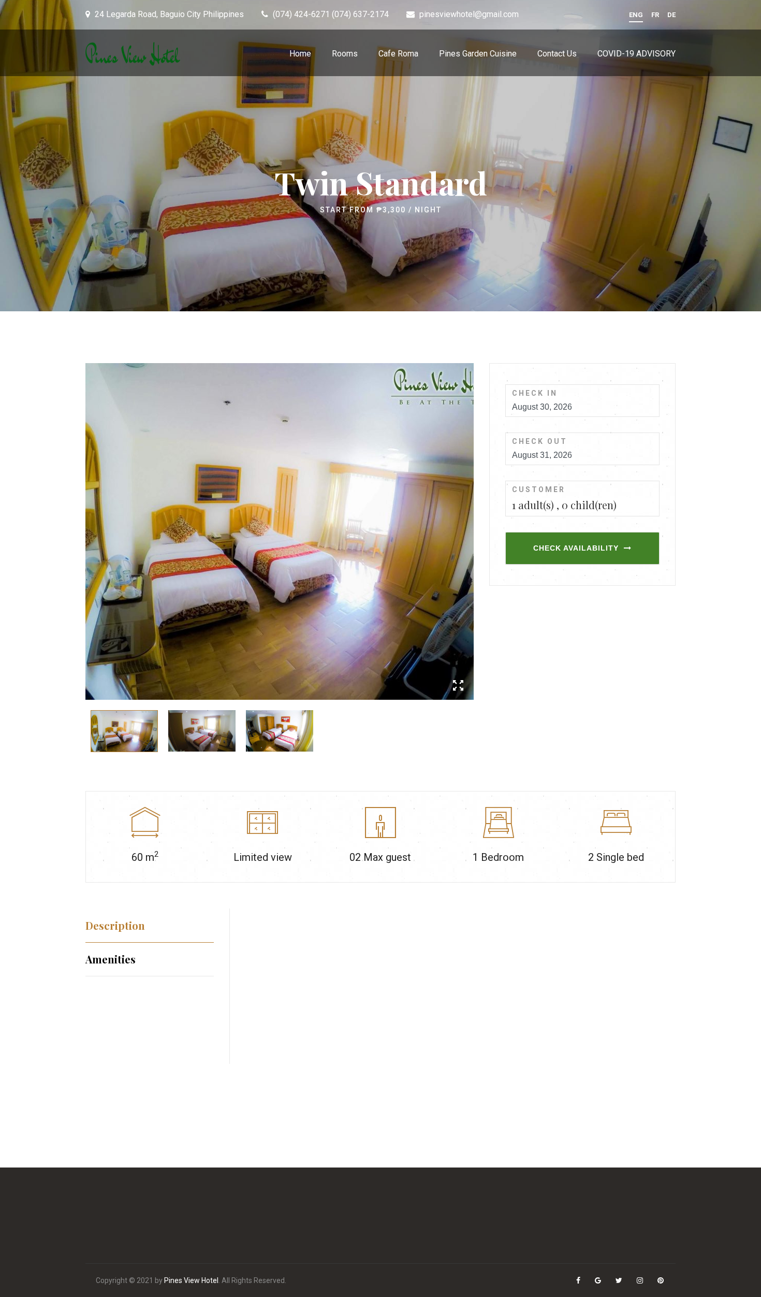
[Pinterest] (661, 1280)
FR (655, 15)
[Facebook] (579, 1280)
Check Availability (576, 548)
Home (300, 54)
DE (671, 15)
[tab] (149, 925)
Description (115, 925)
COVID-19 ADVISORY (636, 54)
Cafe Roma (398, 54)
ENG (636, 15)
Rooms (345, 54)
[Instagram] (641, 1280)
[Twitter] (620, 1280)
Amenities (110, 959)
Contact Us (557, 54)
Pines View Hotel (191, 1280)
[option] (279, 531)
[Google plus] (599, 1280)
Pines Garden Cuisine (478, 54)
